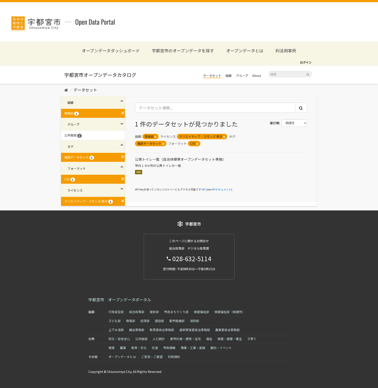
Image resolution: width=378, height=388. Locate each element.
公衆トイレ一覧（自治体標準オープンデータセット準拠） (180, 159)
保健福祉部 (201, 312)
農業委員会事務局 (227, 330)
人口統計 (159, 339)
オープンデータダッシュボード (111, 50)
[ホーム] (66, 90)
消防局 (194, 321)
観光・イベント (221, 348)
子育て (251, 339)
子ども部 (114, 321)
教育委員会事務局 (162, 330)
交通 (155, 348)
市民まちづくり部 (176, 312)
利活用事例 (285, 50)
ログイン (306, 62)
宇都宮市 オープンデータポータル (119, 299)
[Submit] (308, 74)
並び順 (274, 123)
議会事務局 (136, 330)
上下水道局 (116, 330)
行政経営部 (116, 312)
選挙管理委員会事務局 (194, 330)
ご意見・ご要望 (152, 356)
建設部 (159, 321)
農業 (123, 348)
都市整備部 (177, 321)
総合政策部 (136, 312)
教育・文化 (139, 348)
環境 (111, 348)
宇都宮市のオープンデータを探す (183, 50)
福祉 (209, 339)
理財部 (154, 312)
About (256, 75)
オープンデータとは (244, 50)
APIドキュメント (221, 189)
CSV (138, 172)
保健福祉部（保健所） (229, 312)
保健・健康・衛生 (229, 339)
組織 (229, 75)
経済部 (145, 321)
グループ (242, 75)
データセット (212, 75)
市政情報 (169, 348)
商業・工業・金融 (193, 348)
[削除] (155, 136)
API (204, 189)
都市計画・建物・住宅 (185, 339)
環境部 (130, 321)
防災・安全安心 (119, 339)
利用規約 (174, 356)
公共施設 (141, 339)
